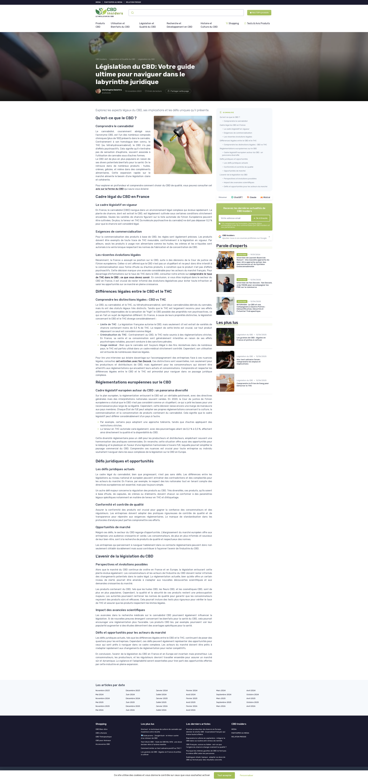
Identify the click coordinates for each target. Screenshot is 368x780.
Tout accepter (224, 775)
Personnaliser (246, 775)
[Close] (236, 382)
